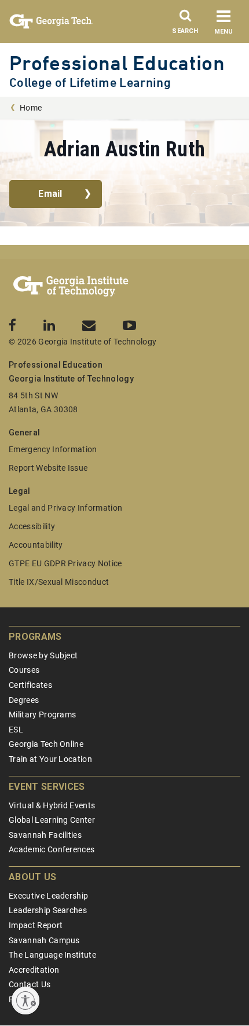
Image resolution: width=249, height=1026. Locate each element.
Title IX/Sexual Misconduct (59, 582)
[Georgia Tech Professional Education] (71, 286)
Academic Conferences (51, 849)
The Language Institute (52, 954)
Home (31, 107)
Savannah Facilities (45, 835)
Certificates (30, 685)
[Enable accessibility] (25, 1000)
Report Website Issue (48, 467)
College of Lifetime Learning (90, 82)
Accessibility (32, 526)
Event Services (47, 786)
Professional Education (117, 63)
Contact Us (29, 984)
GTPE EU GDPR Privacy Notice (65, 563)
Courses (24, 670)
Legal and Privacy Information (65, 507)
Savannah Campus (44, 940)
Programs (35, 636)
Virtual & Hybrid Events (52, 805)
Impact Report (36, 925)
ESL (16, 729)
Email (50, 193)
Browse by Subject (43, 655)
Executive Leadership (48, 895)
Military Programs (42, 714)
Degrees (24, 700)
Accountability (36, 544)
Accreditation (34, 969)
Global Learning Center (52, 820)
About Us (33, 876)
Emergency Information (53, 449)
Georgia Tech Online (46, 744)
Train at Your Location (50, 759)
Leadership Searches (48, 910)
